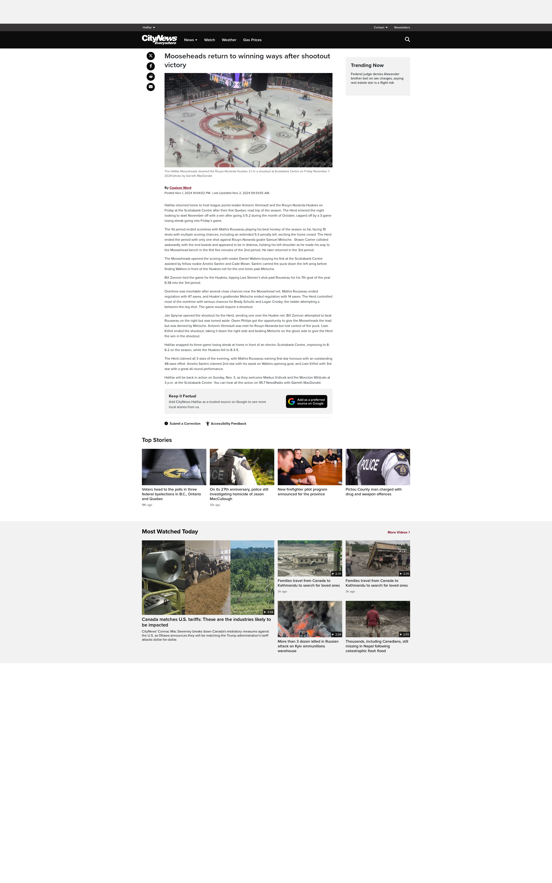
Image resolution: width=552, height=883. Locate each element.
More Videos (398, 532)
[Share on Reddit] (151, 77)
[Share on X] (151, 56)
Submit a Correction (185, 423)
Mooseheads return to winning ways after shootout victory (247, 60)
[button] (380, 27)
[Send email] (151, 87)
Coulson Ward (180, 188)
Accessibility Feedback (228, 423)
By (178, 188)
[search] (407, 40)
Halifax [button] (147, 27)
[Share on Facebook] (151, 66)
